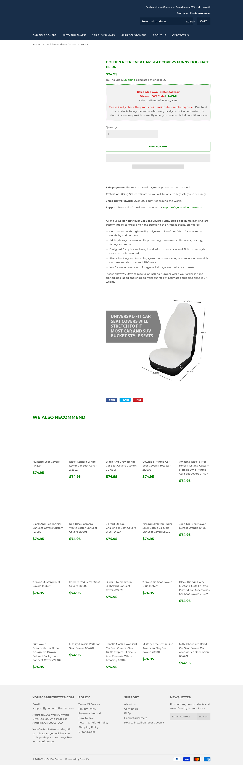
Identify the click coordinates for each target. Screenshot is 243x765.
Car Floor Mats (103, 35)
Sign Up (203, 716)
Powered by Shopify (77, 759)
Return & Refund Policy (93, 722)
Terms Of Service (89, 704)
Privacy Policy (87, 708)
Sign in (181, 13)
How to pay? (86, 718)
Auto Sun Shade (74, 35)
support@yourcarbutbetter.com (183, 207)
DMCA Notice (87, 731)
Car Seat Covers (44, 35)
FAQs (127, 713)
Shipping (129, 79)
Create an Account (200, 13)
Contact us (180, 35)
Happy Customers (134, 35)
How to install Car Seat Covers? (144, 722)
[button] (158, 158)
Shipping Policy (88, 727)
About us (159, 35)
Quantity (111, 127)
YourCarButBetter (51, 759)
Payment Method (89, 713)
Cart (203, 21)
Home (36, 44)
